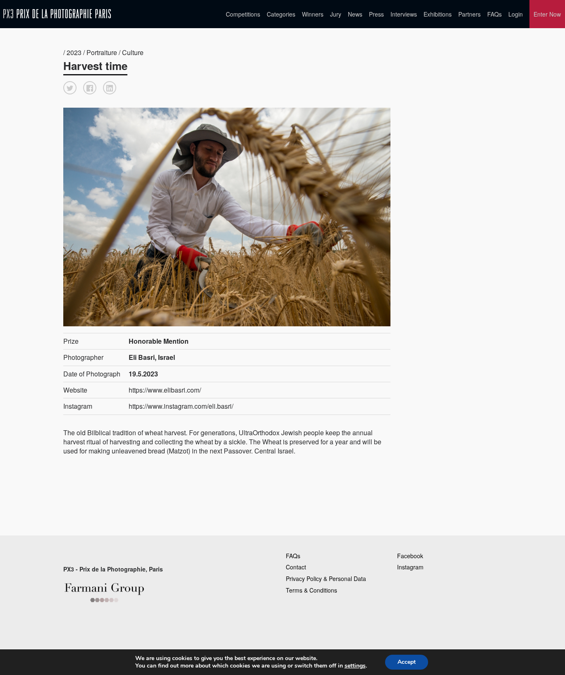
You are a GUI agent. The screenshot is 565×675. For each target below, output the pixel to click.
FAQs (494, 14)
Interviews (403, 14)
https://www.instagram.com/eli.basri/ (181, 406)
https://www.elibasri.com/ (165, 390)
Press (376, 14)
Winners (312, 14)
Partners (469, 14)
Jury (335, 14)
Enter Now (547, 14)
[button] (70, 87)
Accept (406, 662)
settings (355, 666)
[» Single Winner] (57, 14)
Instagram (410, 567)
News (355, 14)
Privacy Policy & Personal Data (326, 578)
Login (515, 14)
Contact (296, 567)
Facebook (410, 556)
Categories (281, 14)
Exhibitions (438, 14)
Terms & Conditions (311, 590)
